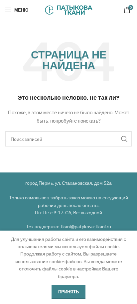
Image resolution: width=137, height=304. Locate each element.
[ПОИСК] (124, 139)
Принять (68, 291)
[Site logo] (68, 9)
